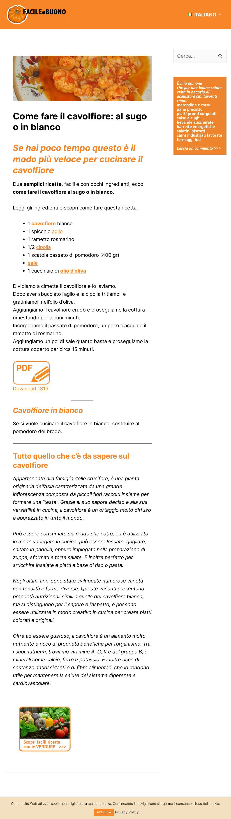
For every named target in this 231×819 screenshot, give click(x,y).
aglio (57, 231)
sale (33, 263)
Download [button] (31, 388)
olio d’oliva (73, 271)
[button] (219, 15)
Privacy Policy (127, 812)
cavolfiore (43, 223)
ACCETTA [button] (104, 812)
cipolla (43, 247)
